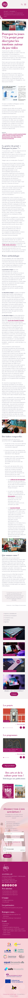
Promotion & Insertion (10, 894)
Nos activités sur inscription (12, 918)
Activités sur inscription (10, 615)
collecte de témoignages (17, 479)
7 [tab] (11, 728)
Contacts (6, 902)
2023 (23, 931)
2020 (12, 931)
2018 (4, 931)
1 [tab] (3, 728)
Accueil (6, 11)
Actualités (12, 11)
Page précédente (10, 765)
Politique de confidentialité (9, 994)
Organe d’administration (11, 927)
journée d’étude (15, 508)
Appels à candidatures (10, 613)
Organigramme (8, 900)
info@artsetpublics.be (9, 879)
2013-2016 (17, 929)
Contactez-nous (8, 617)
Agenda (6, 622)
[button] (22, 4)
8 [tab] (12, 728)
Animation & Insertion (10, 893)
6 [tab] (9, 728)
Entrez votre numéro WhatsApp (13, 836)
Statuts (5, 925)
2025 (8, 932)
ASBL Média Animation (9, 244)
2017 (22, 929)
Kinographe (11, 496)
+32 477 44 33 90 (7, 877)
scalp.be (16, 996)
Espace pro (6, 934)
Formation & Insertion (10, 891)
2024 (5, 932)
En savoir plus (21, 724)
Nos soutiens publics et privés (12, 907)
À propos (6, 923)
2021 (16, 931)
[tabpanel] (14, 716)
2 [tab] (4, 728)
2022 (20, 931)
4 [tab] (7, 728)
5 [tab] (8, 728)
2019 (8, 931)
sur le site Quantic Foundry (16, 320)
